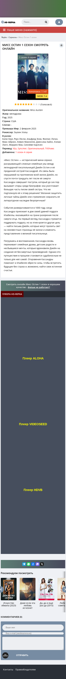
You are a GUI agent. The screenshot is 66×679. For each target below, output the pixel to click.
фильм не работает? (39, 287)
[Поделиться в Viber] (37, 564)
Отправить (22, 655)
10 (39, 104)
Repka (4, 37)
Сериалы (13, 37)
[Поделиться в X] (42, 564)
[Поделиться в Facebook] (33, 564)
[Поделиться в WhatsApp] (28, 564)
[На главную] (7, 22)
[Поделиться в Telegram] (24, 564)
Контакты (8, 669)
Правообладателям (25, 669)
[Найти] (46, 22)
